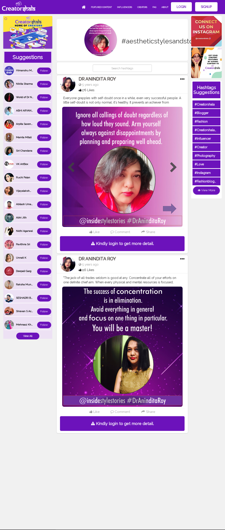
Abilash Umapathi (26, 204)
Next (174, 167)
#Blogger (202, 113)
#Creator (201, 147)
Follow (44, 70)
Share (150, 232)
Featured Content (101, 7)
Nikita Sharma (24, 83)
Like (96, 232)
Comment (122, 232)
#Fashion (201, 121)
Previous (71, 167)
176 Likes (88, 90)
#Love (199, 164)
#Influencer (203, 138)
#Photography (205, 155)
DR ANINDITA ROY (97, 79)
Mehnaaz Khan (25, 324)
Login (181, 7)
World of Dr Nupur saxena (31, 97)
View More (208, 190)
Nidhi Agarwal (24, 230)
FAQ (154, 7)
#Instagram (203, 173)
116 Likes (88, 270)
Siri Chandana (24, 150)
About (164, 7)
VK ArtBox (22, 164)
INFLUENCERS (124, 7)
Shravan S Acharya (27, 311)
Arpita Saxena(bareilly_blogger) (34, 123)
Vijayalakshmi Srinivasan (30, 190)
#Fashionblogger (207, 181)
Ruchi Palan (23, 177)
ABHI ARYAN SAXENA (29, 110)
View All (27, 336)
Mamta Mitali (24, 137)
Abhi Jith (21, 217)
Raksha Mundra (25, 284)
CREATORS (142, 7)
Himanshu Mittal (26, 70)
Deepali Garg (23, 271)
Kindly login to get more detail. (124, 243)
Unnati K (21, 257)
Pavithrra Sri (23, 244)
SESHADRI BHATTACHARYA (32, 297)
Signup (206, 7)
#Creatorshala (205, 104)
